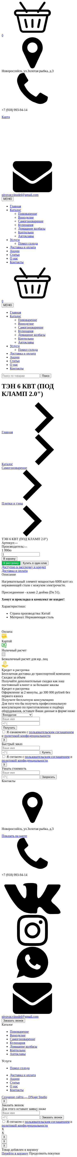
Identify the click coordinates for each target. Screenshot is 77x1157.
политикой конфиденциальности (27, 736)
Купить (46, 752)
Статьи (15, 254)
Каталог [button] (15, 210)
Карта (6, 117)
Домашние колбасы (31, 228)
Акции (15, 251)
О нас (14, 258)
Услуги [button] (15, 240)
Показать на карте (14, 836)
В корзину (9, 558)
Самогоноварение (30, 221)
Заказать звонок (13, 1020)
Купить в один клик (35, 563)
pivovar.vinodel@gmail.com (20, 195)
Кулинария (25, 225)
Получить (9, 727)
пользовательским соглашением (51, 732)
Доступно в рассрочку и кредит (24, 567)
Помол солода (28, 243)
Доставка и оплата (23, 247)
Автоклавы (26, 236)
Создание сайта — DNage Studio (24, 1097)
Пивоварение (27, 213)
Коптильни (26, 232)
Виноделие (26, 217)
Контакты (17, 262)
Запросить (48, 777)
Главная (15, 206)
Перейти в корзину (15, 1153)
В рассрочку (11, 563)
